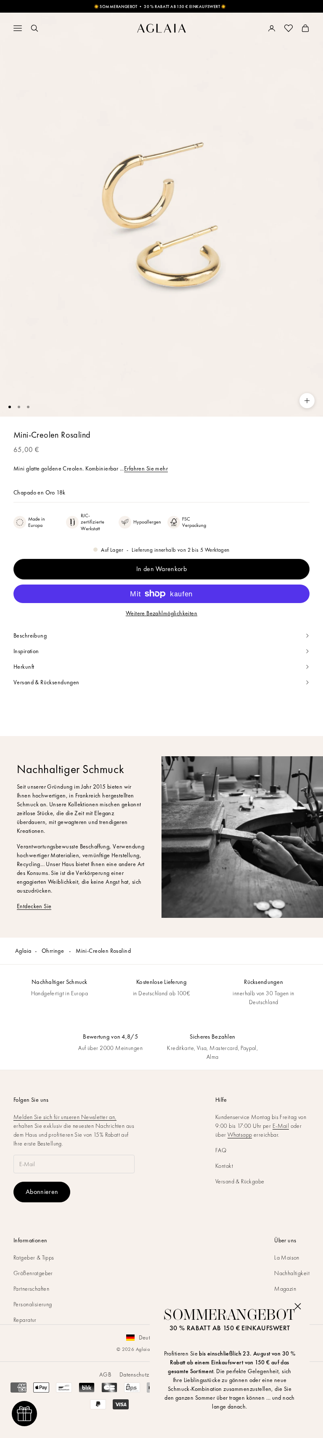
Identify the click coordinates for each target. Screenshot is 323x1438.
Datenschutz (134, 1374)
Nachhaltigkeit (292, 1273)
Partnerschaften (31, 1288)
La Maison (286, 1257)
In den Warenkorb (161, 568)
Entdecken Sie (34, 906)
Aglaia (23, 950)
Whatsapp (240, 1134)
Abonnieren (42, 1191)
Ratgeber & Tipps (33, 1257)
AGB (105, 1374)
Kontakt (224, 1166)
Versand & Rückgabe (240, 1181)
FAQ (220, 1150)
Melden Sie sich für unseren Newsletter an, (64, 1117)
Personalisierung (32, 1304)
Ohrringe (54, 950)
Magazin (285, 1288)
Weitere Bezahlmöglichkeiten (161, 613)
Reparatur (25, 1320)
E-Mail (281, 1126)
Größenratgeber (33, 1273)
